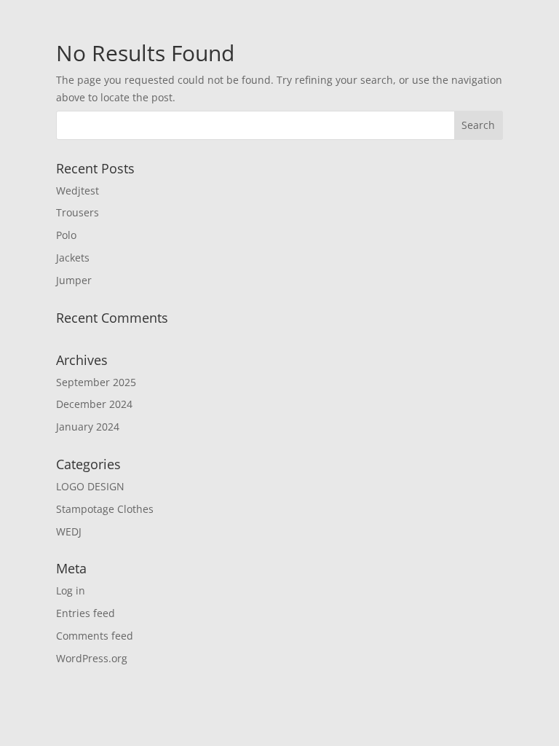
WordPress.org (91, 658)
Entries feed (85, 613)
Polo (66, 235)
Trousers (77, 212)
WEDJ (69, 531)
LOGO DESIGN (90, 486)
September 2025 (96, 382)
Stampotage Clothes (105, 509)
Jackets (73, 257)
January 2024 (87, 426)
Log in (70, 590)
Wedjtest (77, 190)
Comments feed (94, 636)
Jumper (74, 280)
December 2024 (94, 404)
